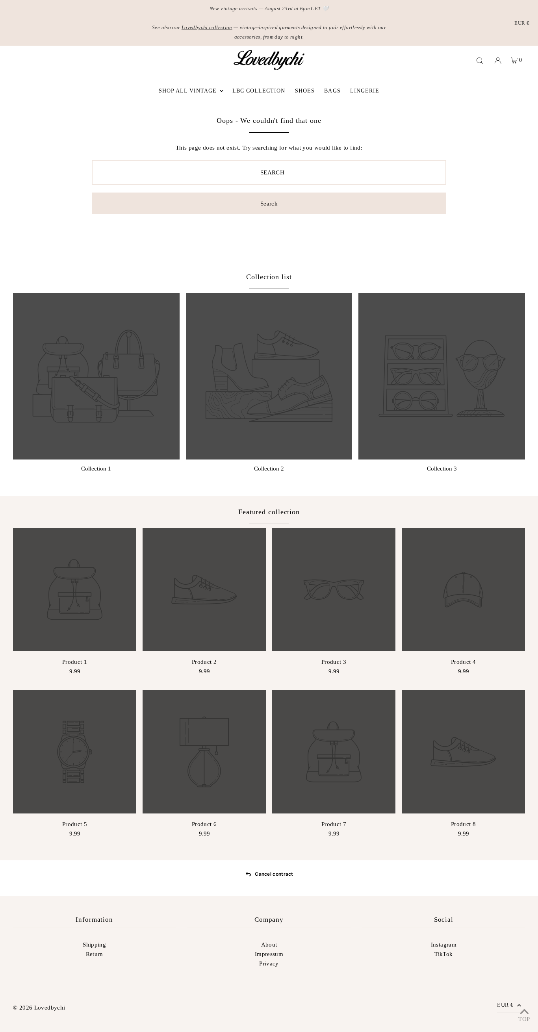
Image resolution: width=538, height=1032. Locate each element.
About (269, 944)
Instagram (443, 944)
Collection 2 (269, 468)
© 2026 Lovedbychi (39, 1007)
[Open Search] (479, 60)
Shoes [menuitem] (305, 91)
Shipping (94, 944)
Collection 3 (442, 468)
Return (94, 954)
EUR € (521, 23)
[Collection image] (96, 376)
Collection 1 (96, 468)
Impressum (269, 954)
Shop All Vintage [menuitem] (188, 91)
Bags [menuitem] (332, 91)
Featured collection (269, 512)
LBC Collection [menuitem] (259, 91)
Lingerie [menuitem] (364, 91)
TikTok (443, 954)
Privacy (269, 963)
